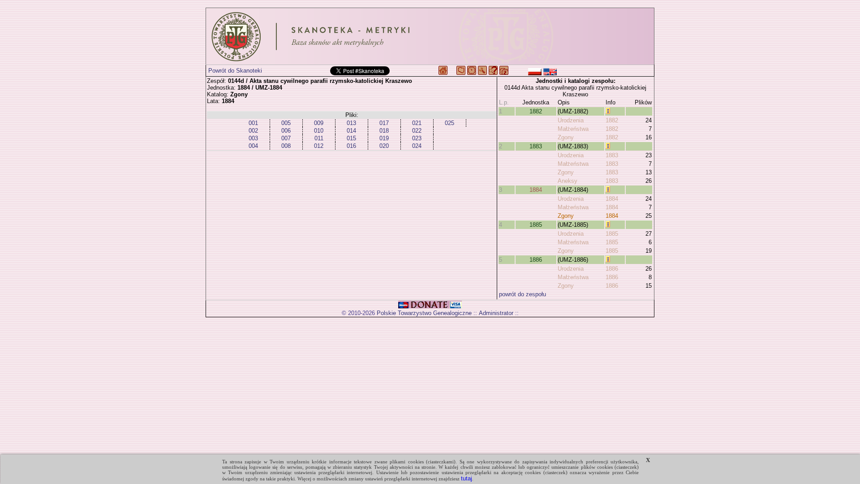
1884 (535, 189)
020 (384, 146)
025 (449, 123)
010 (318, 130)
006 (286, 130)
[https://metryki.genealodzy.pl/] (430, 36)
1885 (535, 224)
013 (351, 123)
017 (384, 123)
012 (318, 146)
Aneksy (567, 180)
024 (416, 146)
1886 (535, 259)
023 (416, 138)
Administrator (496, 313)
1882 (535, 111)
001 (253, 123)
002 (253, 130)
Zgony (566, 137)
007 (286, 138)
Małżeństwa (573, 128)
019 (384, 138)
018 (384, 130)
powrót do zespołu (522, 294)
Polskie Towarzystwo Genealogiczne (424, 313)
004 (253, 146)
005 (286, 123)
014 (351, 130)
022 (416, 130)
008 (286, 146)
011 (318, 138)
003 (253, 138)
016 (351, 146)
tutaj (466, 478)
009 (318, 123)
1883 (535, 146)
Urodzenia (571, 120)
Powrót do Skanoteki (235, 70)
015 (351, 138)
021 (416, 123)
